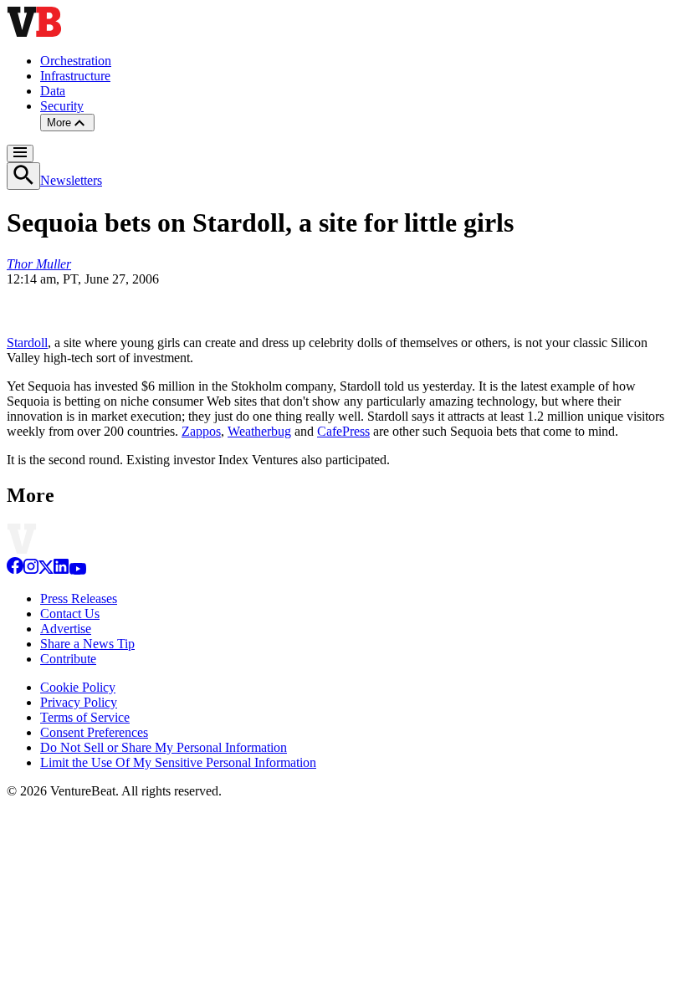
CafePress (343, 431)
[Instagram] (30, 570)
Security (62, 106)
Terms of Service (85, 717)
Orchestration (75, 61)
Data (52, 91)
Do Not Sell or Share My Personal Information (163, 747)
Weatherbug (259, 431)
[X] (46, 570)
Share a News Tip (87, 644)
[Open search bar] (23, 176)
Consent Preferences (94, 732)
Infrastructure (75, 76)
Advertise (65, 628)
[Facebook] (15, 570)
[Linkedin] (61, 570)
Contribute (68, 659)
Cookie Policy (77, 687)
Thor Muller (39, 264)
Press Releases (78, 598)
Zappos (201, 431)
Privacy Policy (78, 702)
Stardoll (27, 342)
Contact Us (70, 613)
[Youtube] (77, 570)
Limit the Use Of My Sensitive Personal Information (178, 762)
